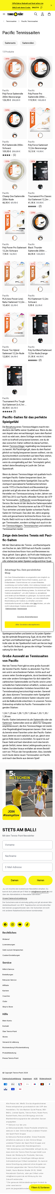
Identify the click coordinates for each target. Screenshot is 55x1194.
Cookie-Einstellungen (11, 955)
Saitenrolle (38, 719)
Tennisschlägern (14, 526)
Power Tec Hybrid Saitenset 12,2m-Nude (13, 352)
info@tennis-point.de (40, 892)
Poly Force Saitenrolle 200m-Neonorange (12, 95)
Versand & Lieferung (10, 1042)
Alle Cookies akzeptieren (28, 624)
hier (35, 603)
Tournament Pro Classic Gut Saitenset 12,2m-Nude (39, 199)
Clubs (4, 1001)
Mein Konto (7, 1021)
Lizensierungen (8, 945)
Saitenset (7, 723)
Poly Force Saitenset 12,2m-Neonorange (38, 146)
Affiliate (5, 985)
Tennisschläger (17, 446)
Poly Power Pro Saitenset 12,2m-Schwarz (14, 249)
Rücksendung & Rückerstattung (15, 1047)
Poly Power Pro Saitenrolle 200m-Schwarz (36, 96)
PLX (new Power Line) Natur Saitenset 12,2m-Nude (13, 302)
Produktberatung (9, 1053)
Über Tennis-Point (9, 1031)
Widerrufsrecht (45, 1078)
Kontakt (5, 1026)
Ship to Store (7, 1007)
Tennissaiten (11, 21)
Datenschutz (11, 609)
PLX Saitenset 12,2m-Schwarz (38, 300)
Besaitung (11, 427)
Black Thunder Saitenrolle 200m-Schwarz (36, 250)
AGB (36, 1078)
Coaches (6, 996)
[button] (4, 14)
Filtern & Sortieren (40, 1187)
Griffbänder (25, 500)
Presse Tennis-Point (10, 1058)
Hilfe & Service (8, 969)
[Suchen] (35, 14)
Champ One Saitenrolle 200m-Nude (13, 198)
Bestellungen (7, 975)
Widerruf (5, 939)
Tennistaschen (31, 526)
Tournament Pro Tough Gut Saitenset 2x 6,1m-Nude (13, 404)
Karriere (5, 991)
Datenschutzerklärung (11, 1078)
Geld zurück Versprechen (12, 950)
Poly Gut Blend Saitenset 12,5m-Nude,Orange (40, 352)
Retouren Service (9, 980)
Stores (5, 1037)
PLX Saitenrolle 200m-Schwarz (13, 146)
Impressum (27, 1078)
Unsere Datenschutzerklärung (14, 898)
